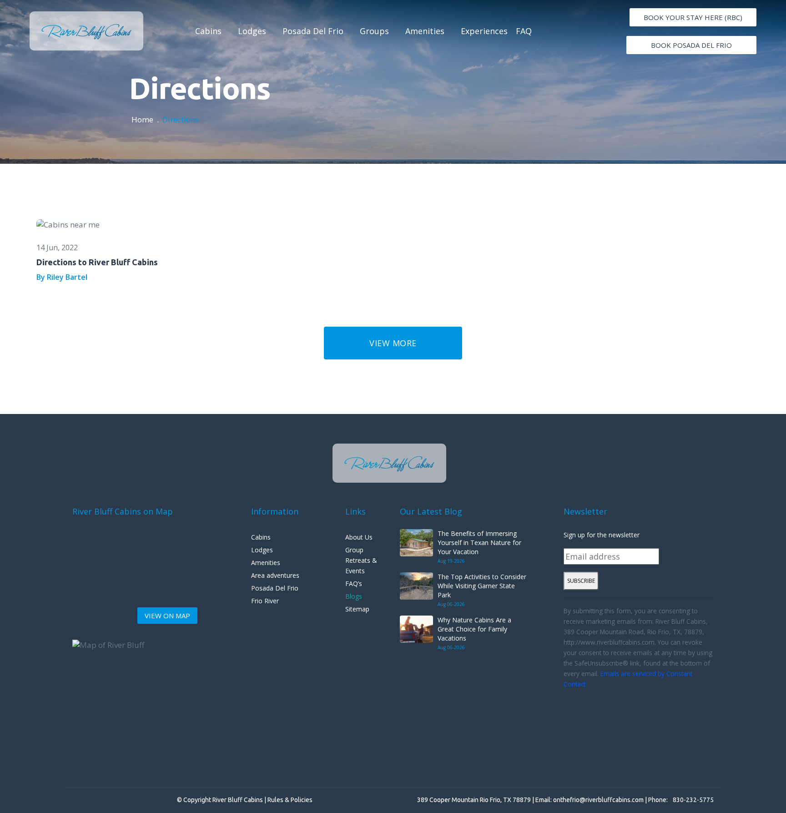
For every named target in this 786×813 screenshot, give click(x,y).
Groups (374, 30)
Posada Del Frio (312, 30)
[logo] (86, 31)
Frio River (265, 600)
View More (393, 343)
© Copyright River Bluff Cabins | (222, 799)
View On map (167, 615)
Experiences (484, 30)
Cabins (208, 30)
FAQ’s (353, 583)
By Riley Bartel (61, 277)
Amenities (424, 30)
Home (142, 119)
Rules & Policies (289, 799)
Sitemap (357, 609)
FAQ (524, 30)
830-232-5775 (693, 799)
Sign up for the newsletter (602, 534)
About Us (359, 537)
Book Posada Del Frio (691, 45)
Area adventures (275, 575)
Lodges (252, 30)
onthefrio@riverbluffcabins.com (598, 799)
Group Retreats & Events (361, 560)
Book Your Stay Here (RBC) (693, 17)
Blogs (353, 596)
